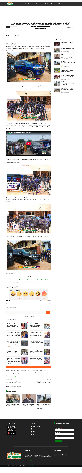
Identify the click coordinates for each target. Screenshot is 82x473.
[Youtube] (74, 1)
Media (59, 3)
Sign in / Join (9, 0)
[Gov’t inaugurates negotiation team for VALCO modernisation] (13, 398)
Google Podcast (36, 426)
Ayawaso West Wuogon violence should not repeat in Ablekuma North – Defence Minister (28, 279)
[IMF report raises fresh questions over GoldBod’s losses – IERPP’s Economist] (29, 398)
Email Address (58, 428)
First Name (57, 432)
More (64, 3)
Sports (42, 3)
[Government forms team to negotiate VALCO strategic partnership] (57, 90)
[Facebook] (68, 1)
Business (30, 3)
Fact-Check (47, 3)
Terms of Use (29, 465)
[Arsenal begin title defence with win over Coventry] (57, 44)
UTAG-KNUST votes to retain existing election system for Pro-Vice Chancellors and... (67, 70)
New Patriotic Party (38, 28)
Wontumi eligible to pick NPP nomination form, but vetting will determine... (67, 77)
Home (17, 3)
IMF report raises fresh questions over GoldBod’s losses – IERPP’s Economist (28, 406)
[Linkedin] (70, 1)
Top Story (43, 28)
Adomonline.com (14, 27)
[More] (45, 376)
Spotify (34, 434)
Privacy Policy (34, 465)
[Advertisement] (40, 14)
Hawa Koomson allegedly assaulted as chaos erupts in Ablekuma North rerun (26, 282)
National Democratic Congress (45, 26)
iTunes (34, 431)
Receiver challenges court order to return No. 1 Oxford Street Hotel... (67, 83)
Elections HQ (53, 3)
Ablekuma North (13, 386)
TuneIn (34, 429)
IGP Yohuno (19, 386)
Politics (25, 3)
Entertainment (36, 3)
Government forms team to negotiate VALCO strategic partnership (67, 89)
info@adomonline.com (34, 460)
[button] (73, 3)
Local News (8, 402)
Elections (38, 26)
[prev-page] (7, 411)
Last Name (57, 436)
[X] (72, 1)
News (21, 3)
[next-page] (9, 411)
